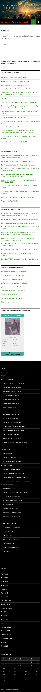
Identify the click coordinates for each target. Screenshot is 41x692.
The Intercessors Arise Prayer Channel (13, 85)
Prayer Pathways (9, 489)
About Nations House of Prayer (14, 555)
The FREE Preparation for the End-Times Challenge (17, 197)
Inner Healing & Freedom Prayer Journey (17, 481)
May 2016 (4, 619)
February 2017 (6, 600)
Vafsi (10, 338)
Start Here (4, 372)
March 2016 (5, 623)
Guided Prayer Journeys (11, 496)
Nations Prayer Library (11, 434)
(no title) (4, 98)
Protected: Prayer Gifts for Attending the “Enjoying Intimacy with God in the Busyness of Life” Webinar (17, 131)
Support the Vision (9, 543)
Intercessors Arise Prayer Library (14, 426)
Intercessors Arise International (14, 22)
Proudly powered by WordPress (10, 689)
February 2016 (6, 627)
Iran (15, 338)
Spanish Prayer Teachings (11, 516)
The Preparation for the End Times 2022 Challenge (17, 165)
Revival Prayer (8, 504)
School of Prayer (7, 380)
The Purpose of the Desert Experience (13, 77)
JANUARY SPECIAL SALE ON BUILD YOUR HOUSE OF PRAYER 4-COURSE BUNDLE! (19, 239)
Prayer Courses (6, 465)
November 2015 (6, 638)
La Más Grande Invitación (9, 294)
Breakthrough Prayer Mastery (14, 473)
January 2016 (5, 631)
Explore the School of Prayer (13, 383)
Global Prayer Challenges (12, 399)
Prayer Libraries (6, 411)
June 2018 (4, 578)
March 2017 (5, 597)
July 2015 (4, 642)
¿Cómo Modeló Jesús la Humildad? (12, 287)
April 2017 (4, 593)
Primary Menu (38, 22)
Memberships (5, 450)
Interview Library (9, 446)
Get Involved (7, 535)
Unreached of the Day (10, 352)
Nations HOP (5, 551)
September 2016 (6, 608)
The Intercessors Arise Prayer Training (13, 272)
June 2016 (4, 616)
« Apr (3, 680)
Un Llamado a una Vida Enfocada (11, 279)
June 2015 (4, 646)
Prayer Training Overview (12, 387)
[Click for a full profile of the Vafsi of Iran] (12, 326)
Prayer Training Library (11, 403)
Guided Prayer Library (11, 418)
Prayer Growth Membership (12, 457)
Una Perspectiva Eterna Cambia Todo (13, 290)
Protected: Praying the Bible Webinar (13, 117)
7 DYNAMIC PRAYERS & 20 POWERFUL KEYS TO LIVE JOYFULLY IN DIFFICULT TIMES (19, 93)
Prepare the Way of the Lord (10, 201)
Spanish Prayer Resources (12, 512)
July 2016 (4, 612)
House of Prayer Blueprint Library (15, 442)
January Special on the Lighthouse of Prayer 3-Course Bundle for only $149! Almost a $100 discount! (18, 233)
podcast (12, 354)
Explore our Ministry (12, 527)
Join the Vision (6, 520)
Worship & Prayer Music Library (14, 430)
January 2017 (5, 604)
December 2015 (6, 634)
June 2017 (4, 585)
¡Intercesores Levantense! (13, 267)
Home (3, 368)
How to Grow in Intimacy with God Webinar (15, 142)
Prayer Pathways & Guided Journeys (15, 492)
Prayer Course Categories (12, 469)
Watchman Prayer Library (12, 438)
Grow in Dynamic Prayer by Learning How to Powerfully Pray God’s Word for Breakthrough (19, 107)
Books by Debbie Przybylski (12, 500)
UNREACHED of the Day (12, 315)
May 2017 (4, 589)
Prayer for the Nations (11, 508)
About (3, 376)
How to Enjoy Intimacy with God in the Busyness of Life (19, 127)
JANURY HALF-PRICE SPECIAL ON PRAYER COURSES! (19, 249)
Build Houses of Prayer (11, 547)
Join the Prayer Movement (12, 539)
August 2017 (5, 581)
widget (18, 354)
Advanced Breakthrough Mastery (15, 477)
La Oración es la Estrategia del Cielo (12, 275)
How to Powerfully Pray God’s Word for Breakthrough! (19, 102)
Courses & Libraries (9, 407)
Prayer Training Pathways (12, 391)
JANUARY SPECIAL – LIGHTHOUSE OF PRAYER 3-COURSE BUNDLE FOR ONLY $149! (17, 175)
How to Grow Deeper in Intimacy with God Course (17, 89)
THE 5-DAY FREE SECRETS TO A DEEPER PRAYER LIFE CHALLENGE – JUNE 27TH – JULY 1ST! (19, 156)
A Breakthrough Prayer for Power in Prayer (15, 81)
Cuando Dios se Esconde (9, 302)
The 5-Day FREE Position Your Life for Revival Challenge (19, 219)
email (19, 352)
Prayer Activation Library (12, 422)
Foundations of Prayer (11, 395)
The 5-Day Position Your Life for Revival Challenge (17, 161)
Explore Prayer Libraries (11, 415)
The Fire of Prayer (10, 151)
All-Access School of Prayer (12, 461)
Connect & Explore (9, 524)
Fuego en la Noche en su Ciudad (11, 298)
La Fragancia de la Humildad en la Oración (14, 283)
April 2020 (4, 574)
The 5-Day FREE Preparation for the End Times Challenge (19, 259)
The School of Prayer (11, 209)
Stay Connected (8, 531)
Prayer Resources (7, 485)
